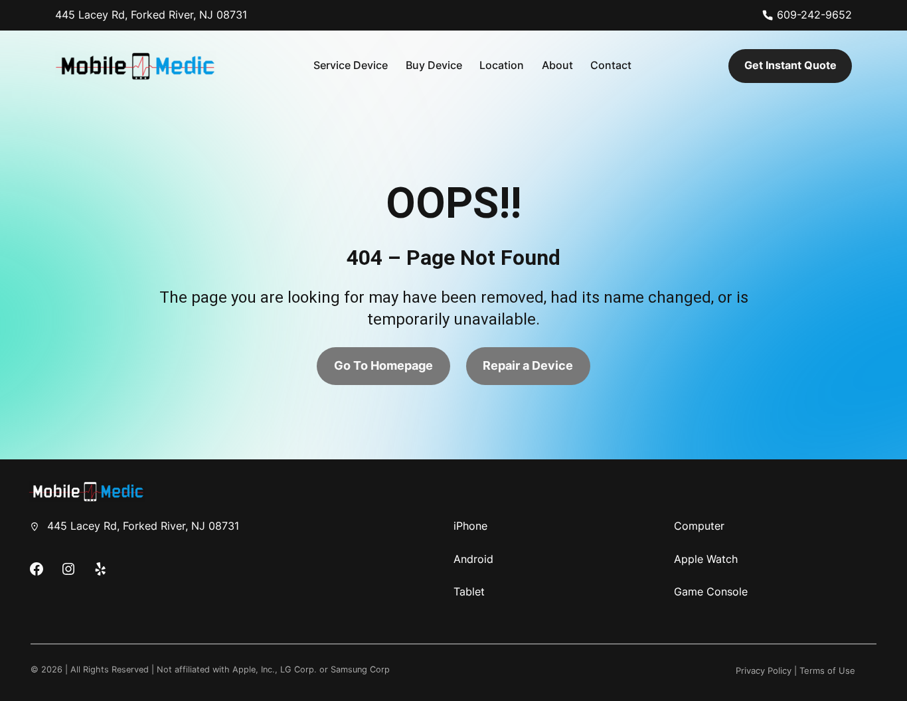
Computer (699, 525)
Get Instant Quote (790, 65)
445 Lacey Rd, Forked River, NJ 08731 (151, 14)
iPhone (470, 525)
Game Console (711, 591)
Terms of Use (827, 671)
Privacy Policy (763, 671)
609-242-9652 (814, 14)
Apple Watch (706, 559)
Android (473, 559)
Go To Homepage (383, 365)
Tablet (469, 591)
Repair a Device (528, 365)
